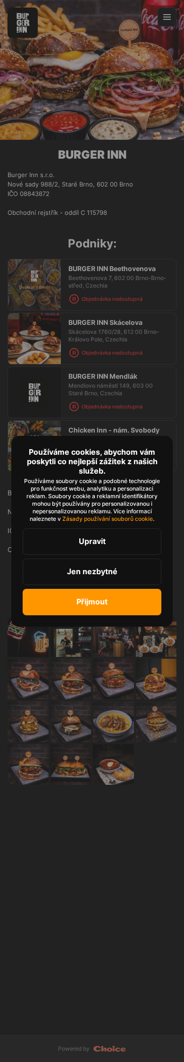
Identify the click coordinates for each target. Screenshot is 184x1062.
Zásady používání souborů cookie (107, 518)
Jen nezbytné (92, 571)
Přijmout (92, 601)
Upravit (92, 541)
